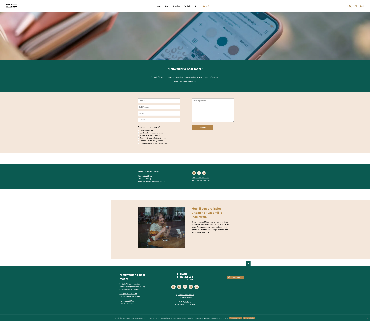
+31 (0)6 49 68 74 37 (200, 178)
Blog (196, 6)
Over (167, 6)
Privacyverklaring (185, 297)
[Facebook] (199, 173)
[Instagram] (355, 6)
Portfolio (187, 6)
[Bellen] (196, 287)
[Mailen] (350, 6)
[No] (368, 318)
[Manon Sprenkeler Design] (12, 6)
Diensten (176, 6)
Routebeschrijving (144, 181)
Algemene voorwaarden (185, 295)
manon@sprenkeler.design (202, 180)
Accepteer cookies (235, 318)
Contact (206, 6)
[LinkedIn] (361, 6)
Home (158, 6)
